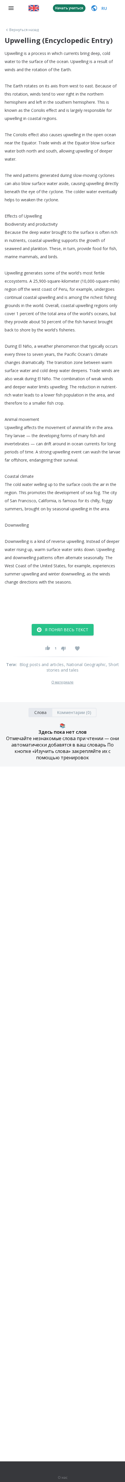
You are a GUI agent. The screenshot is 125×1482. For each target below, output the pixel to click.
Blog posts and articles (41, 664)
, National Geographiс (85, 664)
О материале (62, 682)
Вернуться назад (24, 30)
